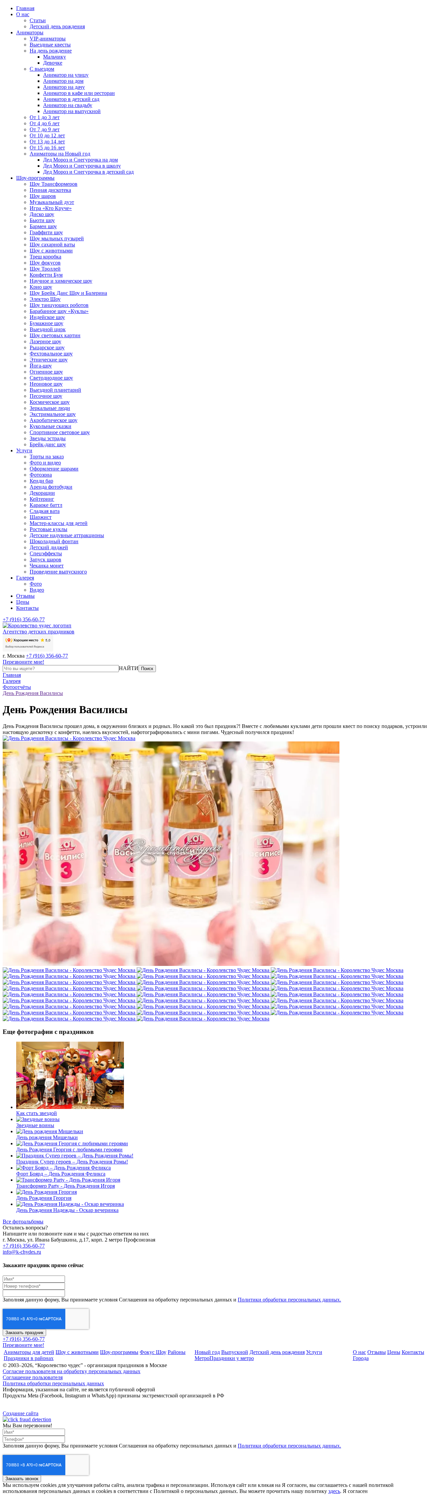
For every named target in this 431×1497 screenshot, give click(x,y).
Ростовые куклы (48, 529)
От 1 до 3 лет (45, 117)
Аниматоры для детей (29, 1352)
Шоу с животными (51, 250)
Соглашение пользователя (33, 1377)
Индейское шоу (47, 317)
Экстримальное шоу (53, 414)
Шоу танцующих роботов (59, 305)
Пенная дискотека (50, 190)
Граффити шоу (46, 232)
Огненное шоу (46, 372)
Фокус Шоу (153, 1352)
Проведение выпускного (58, 572)
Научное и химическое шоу (61, 281)
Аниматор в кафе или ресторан (79, 93)
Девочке (52, 63)
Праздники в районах (29, 1358)
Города (361, 1358)
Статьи (38, 20)
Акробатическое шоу (53, 420)
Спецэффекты (46, 553)
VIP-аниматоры (48, 38)
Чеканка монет (47, 565)
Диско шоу (42, 214)
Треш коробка (45, 256)
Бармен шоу (43, 226)
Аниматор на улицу (66, 75)
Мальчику (54, 57)
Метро (202, 1358)
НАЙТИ (128, 668)
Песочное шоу (46, 396)
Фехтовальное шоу (51, 353)
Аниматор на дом (63, 81)
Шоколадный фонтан (54, 541)
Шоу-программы (35, 178)
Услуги (24, 450)
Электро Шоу (45, 299)
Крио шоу (41, 287)
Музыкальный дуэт (52, 202)
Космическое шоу (50, 402)
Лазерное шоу (45, 341)
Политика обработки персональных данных (53, 1383)
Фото (36, 584)
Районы (177, 1352)
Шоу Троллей (45, 269)
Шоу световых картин (55, 335)
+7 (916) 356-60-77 (24, 619)
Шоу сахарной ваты (52, 244)
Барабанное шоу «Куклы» (59, 311)
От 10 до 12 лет (47, 135)
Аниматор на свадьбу (67, 105)
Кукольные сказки (50, 426)
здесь (334, 1491)
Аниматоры (29, 32)
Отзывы (25, 596)
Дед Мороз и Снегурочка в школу (82, 166)
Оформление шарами (54, 469)
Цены (22, 602)
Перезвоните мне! (23, 662)
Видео (37, 590)
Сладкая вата (45, 511)
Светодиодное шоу (51, 378)
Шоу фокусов (45, 263)
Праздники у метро (231, 1358)
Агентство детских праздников (38, 631)
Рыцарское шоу (47, 347)
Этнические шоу (49, 359)
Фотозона (41, 475)
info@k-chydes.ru (22, 1252)
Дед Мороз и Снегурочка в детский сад (88, 172)
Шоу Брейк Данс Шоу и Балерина (68, 293)
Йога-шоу (41, 366)
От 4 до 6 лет (45, 123)
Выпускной (234, 1352)
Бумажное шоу (46, 323)
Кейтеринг (42, 499)
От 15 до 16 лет (47, 147)
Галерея (25, 578)
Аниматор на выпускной (72, 111)
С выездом (42, 69)
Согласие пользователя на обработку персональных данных (71, 1371)
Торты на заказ (47, 456)
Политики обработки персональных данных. (289, 1299)
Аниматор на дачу (64, 87)
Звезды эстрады (48, 438)
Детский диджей (49, 547)
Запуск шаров (45, 559)
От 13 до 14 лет (47, 141)
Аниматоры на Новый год (60, 153)
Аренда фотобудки (51, 487)
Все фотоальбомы (23, 1221)
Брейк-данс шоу (48, 444)
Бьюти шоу (42, 220)
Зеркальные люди (50, 408)
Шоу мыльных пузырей (57, 238)
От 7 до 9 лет (45, 129)
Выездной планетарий (55, 390)
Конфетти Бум (46, 275)
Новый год (207, 1352)
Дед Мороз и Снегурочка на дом (80, 160)
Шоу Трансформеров (53, 184)
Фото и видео (45, 462)
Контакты (27, 608)
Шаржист (41, 517)
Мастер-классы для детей (59, 523)
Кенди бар (41, 481)
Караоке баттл (46, 505)
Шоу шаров (43, 196)
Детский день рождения (57, 26)
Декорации (42, 493)
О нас (22, 14)
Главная (25, 8)
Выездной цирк (48, 329)
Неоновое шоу (46, 384)
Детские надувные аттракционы (67, 535)
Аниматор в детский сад (71, 99)
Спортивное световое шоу (60, 432)
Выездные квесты (50, 44)
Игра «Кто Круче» (51, 208)
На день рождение (51, 51)
